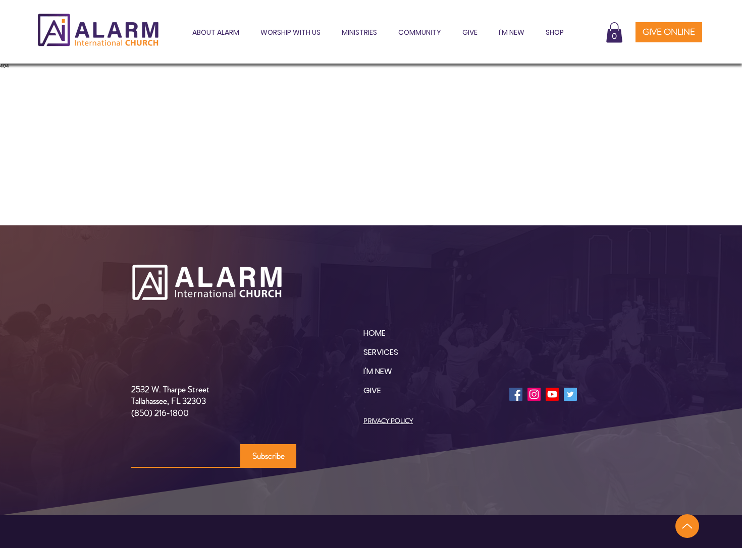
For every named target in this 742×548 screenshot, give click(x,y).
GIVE (372, 390)
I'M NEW (377, 371)
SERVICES (380, 352)
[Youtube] (552, 394)
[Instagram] (534, 394)
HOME (374, 333)
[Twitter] (570, 394)
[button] (213, 32)
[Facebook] (515, 394)
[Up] (687, 526)
